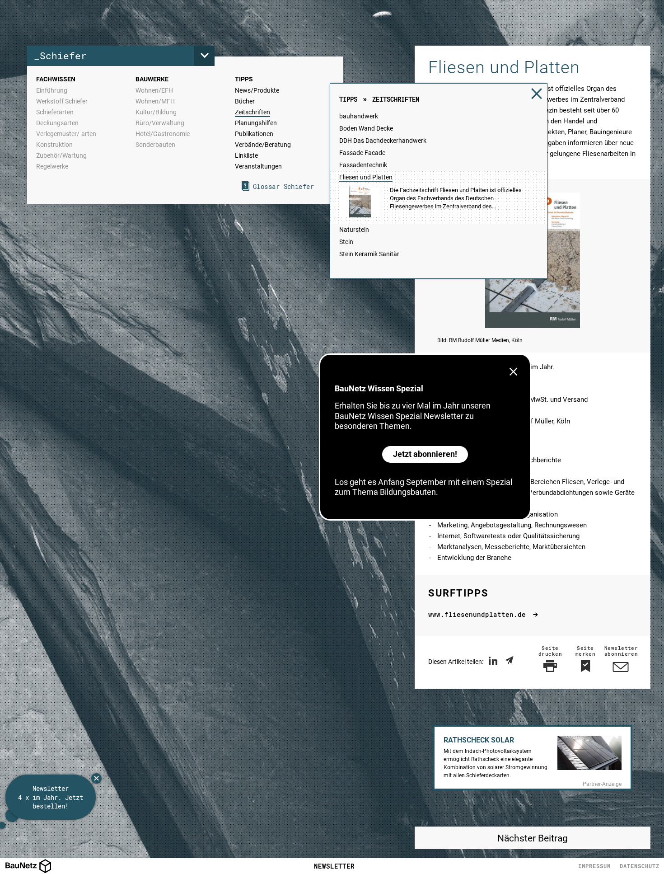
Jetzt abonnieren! (425, 454)
